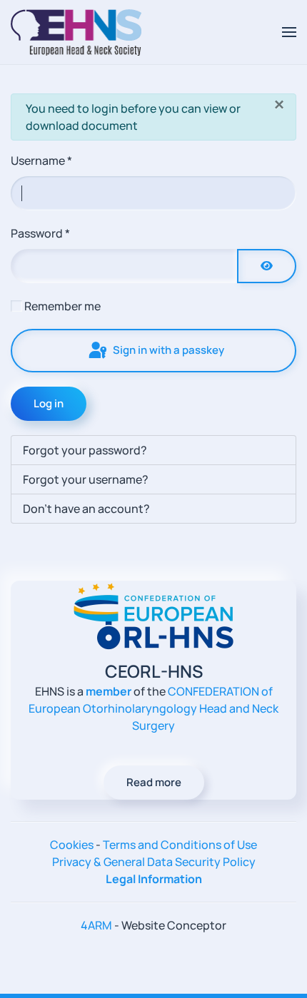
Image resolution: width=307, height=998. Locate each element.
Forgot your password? (85, 450)
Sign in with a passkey (167, 349)
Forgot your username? (86, 479)
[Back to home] (76, 32)
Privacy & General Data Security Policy (154, 862)
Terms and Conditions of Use (180, 844)
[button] (289, 32)
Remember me (62, 306)
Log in (49, 403)
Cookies (72, 844)
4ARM (96, 925)
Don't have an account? (86, 508)
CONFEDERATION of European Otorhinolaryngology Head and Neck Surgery (153, 708)
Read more (153, 782)
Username (41, 160)
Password (40, 233)
